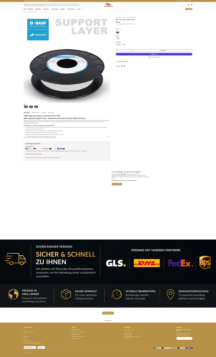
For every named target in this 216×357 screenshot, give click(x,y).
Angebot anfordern (117, 184)
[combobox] (51, 5)
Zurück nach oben (108, 320)
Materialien (30, 9)
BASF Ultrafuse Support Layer (32, 11)
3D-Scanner (46, 9)
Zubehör (63, 9)
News (79, 9)
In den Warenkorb (163, 50)
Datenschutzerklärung (28, 331)
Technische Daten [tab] (35, 112)
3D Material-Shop (29, 352)
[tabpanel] (67, 126)
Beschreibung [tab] (27, 112)
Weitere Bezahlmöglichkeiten (154, 57)
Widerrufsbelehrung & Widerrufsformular (32, 343)
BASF (117, 17)
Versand (121, 23)
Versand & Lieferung (28, 340)
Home (25, 9)
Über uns (26, 338)
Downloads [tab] (43, 112)
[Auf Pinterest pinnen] (124, 66)
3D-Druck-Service (71, 9)
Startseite (25, 11)
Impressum (26, 336)
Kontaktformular (75, 338)
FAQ (24, 334)
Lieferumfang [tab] (51, 112)
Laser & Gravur (54, 9)
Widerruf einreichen (108, 313)
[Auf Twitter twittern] (120, 66)
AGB (24, 329)
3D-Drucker (38, 9)
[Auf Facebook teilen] (122, 66)
